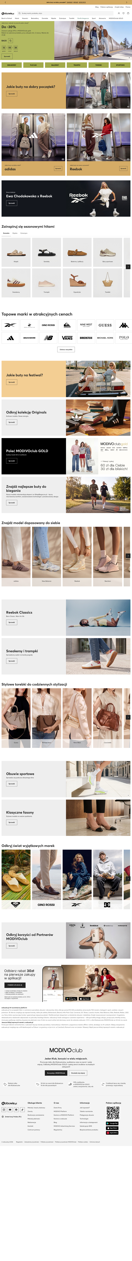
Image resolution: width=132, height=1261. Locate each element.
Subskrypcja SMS (92, 1126)
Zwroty (39, 1111)
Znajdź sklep (119, 7)
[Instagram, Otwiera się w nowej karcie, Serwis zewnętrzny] (4, 1109)
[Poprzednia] (5, 2)
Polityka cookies (83, 1142)
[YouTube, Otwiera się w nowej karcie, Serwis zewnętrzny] (10, 1109)
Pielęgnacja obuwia (92, 1115)
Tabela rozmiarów (92, 1111)
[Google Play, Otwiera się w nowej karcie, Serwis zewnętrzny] (112, 1123)
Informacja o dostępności (92, 1122)
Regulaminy (66, 1130)
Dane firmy (66, 1108)
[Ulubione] (123, 13)
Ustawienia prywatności (31, 1142)
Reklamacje (40, 1122)
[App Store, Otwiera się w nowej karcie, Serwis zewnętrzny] (112, 1128)
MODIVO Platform (66, 1111)
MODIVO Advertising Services (66, 1126)
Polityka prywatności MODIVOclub (65, 1142)
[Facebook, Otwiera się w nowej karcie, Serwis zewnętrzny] (16, 1109)
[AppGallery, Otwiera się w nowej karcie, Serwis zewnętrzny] (112, 1133)
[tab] (6, 233)
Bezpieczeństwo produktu (92, 1130)
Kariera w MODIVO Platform (66, 1115)
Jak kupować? (92, 1108)
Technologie (92, 1119)
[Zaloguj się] (119, 13)
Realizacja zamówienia (40, 1115)
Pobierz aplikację (107, 7)
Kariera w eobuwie (66, 1119)
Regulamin (19, 1142)
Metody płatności (40, 1119)
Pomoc (128, 7)
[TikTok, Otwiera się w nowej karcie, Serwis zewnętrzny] (22, 1109)
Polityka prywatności (47, 1142)
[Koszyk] (128, 13)
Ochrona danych (95, 1142)
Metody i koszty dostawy (40, 1108)
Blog (97, 7)
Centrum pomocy (40, 1130)
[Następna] (126, 2)
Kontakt (40, 1126)
